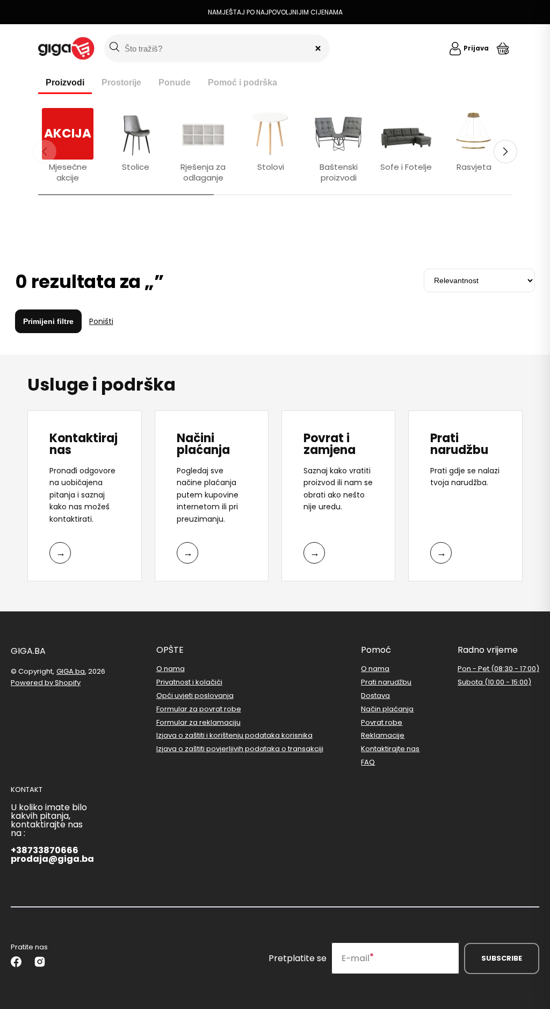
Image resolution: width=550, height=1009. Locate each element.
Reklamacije (382, 735)
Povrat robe (381, 722)
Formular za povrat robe (198, 709)
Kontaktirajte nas (390, 749)
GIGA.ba (70, 671)
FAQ (368, 762)
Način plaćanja (387, 709)
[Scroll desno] (505, 151)
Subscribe (501, 958)
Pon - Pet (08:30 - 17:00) (498, 669)
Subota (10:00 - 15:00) (494, 682)
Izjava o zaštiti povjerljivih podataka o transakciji (239, 749)
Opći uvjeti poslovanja (195, 695)
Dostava (375, 695)
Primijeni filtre (48, 321)
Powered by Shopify (46, 683)
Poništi (101, 321)
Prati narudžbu (386, 682)
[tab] (65, 83)
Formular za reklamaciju (198, 722)
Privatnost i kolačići (189, 682)
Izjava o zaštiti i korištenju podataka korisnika (234, 735)
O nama (170, 669)
